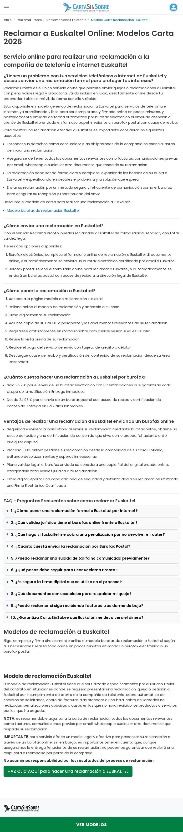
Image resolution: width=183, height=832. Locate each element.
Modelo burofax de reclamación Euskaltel (43, 210)
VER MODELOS (91, 824)
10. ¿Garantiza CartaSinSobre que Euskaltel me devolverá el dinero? (77, 617)
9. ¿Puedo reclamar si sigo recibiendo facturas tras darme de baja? (77, 605)
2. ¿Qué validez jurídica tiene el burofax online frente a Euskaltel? (74, 522)
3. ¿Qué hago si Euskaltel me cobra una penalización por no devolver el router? (88, 534)
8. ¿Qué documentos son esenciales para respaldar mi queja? (71, 593)
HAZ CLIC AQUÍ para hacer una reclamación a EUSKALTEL (68, 771)
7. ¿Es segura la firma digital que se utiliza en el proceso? (66, 582)
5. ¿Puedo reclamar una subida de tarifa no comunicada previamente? (80, 558)
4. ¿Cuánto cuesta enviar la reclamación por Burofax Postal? (70, 546)
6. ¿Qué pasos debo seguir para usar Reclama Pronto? (64, 570)
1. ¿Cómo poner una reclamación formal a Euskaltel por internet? (74, 510)
